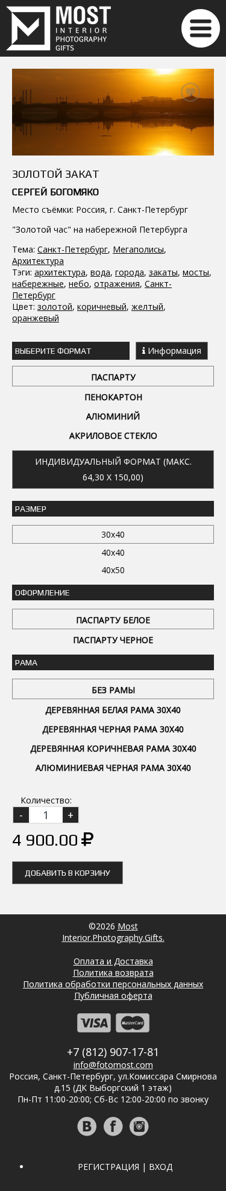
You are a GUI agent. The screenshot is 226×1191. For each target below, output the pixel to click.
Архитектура (38, 260)
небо (79, 283)
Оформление (42, 592)
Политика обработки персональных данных (113, 984)
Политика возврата (113, 972)
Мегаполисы (138, 249)
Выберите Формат (53, 351)
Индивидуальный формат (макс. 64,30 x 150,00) (113, 469)
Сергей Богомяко (55, 192)
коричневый (102, 306)
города (129, 272)
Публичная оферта (113, 995)
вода (100, 272)
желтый (147, 306)
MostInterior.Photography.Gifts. (113, 931)
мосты (196, 272)
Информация (173, 350)
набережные (38, 283)
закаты (163, 272)
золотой (54, 306)
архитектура (60, 272)
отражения (117, 283)
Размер (30, 509)
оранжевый (35, 318)
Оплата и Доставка (113, 961)
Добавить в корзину (67, 873)
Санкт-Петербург (72, 249)
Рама (26, 662)
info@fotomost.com (113, 1064)
